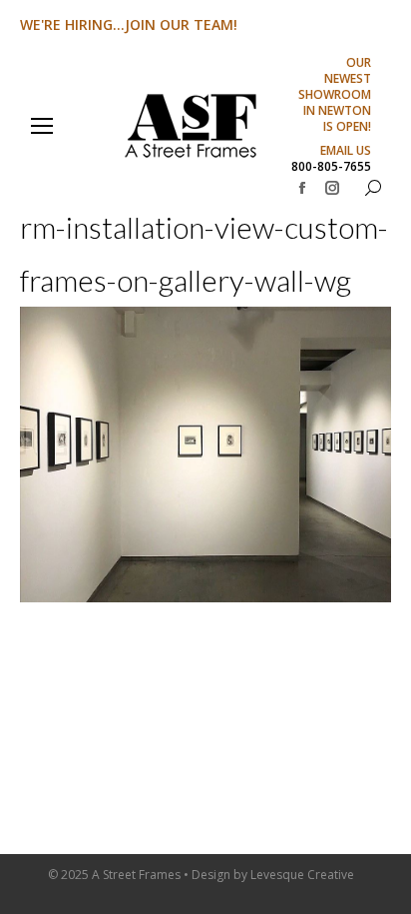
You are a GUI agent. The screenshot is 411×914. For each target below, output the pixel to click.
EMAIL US (345, 151)
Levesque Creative (302, 874)
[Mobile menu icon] (42, 126)
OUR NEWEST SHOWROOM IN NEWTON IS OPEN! (334, 95)
